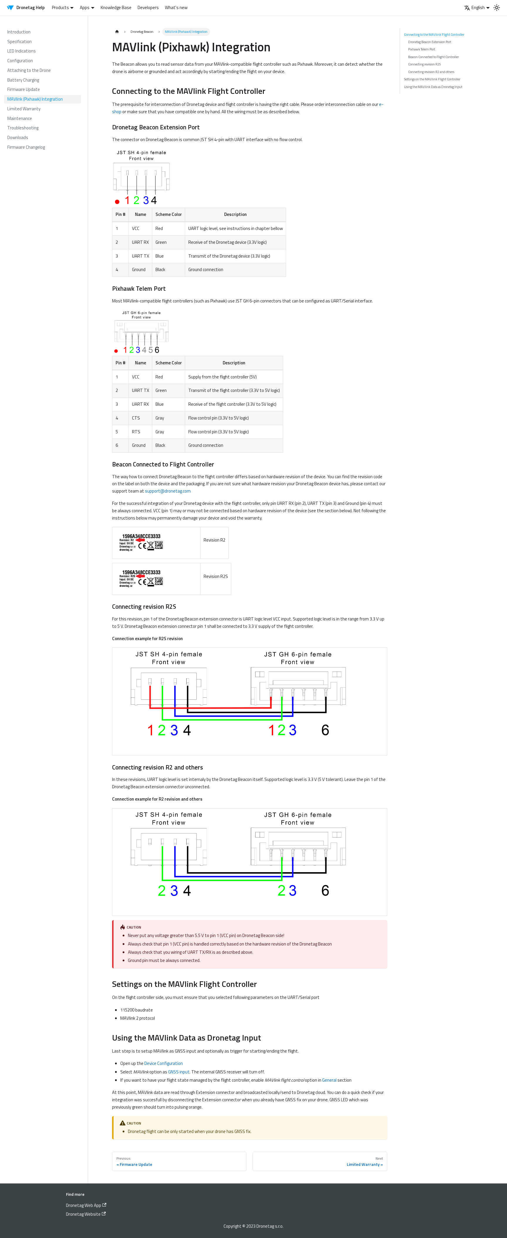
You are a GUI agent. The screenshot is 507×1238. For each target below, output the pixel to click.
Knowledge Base (116, 7)
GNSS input (179, 1071)
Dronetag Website (83, 1214)
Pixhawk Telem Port (421, 49)
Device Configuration (163, 1063)
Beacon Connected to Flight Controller (433, 56)
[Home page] (117, 32)
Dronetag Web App (83, 1205)
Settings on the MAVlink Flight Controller (432, 79)
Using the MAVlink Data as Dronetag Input (433, 86)
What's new (176, 7)
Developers (148, 7)
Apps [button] (84, 7)
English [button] (478, 7)
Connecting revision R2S (424, 64)
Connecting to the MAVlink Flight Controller (434, 34)
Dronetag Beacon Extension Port (429, 41)
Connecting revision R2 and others (431, 71)
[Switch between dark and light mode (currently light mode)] (497, 8)
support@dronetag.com (168, 491)
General (329, 1080)
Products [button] (60, 7)
